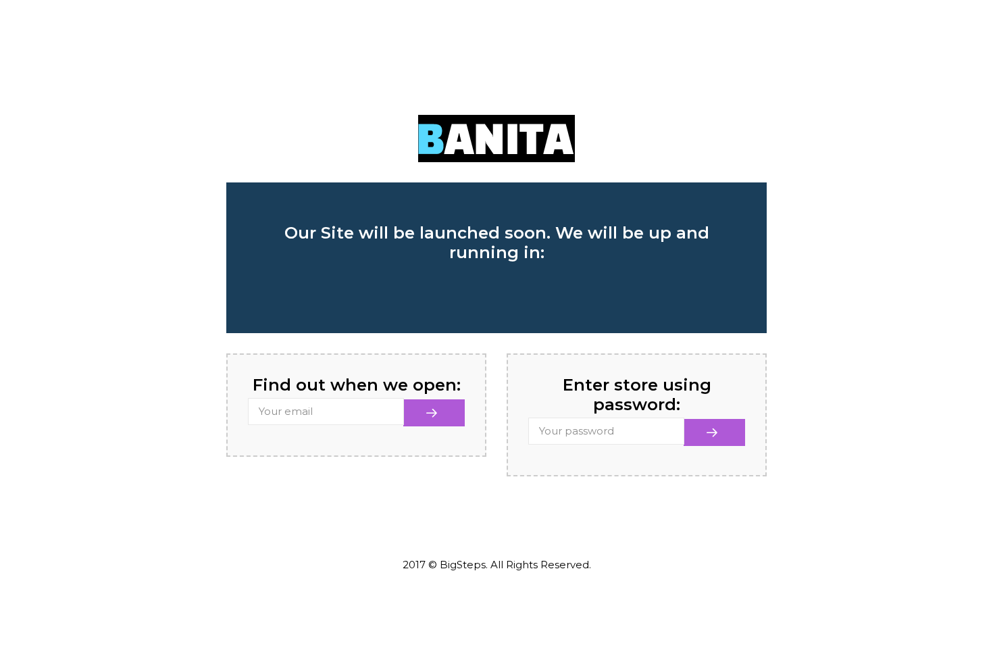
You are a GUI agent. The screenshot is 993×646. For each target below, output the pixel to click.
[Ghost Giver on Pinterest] (552, 529)
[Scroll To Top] (956, 597)
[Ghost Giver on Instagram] (524, 528)
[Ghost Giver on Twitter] (469, 529)
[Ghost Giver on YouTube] (497, 530)
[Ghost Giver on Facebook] (441, 529)
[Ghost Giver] (496, 137)
